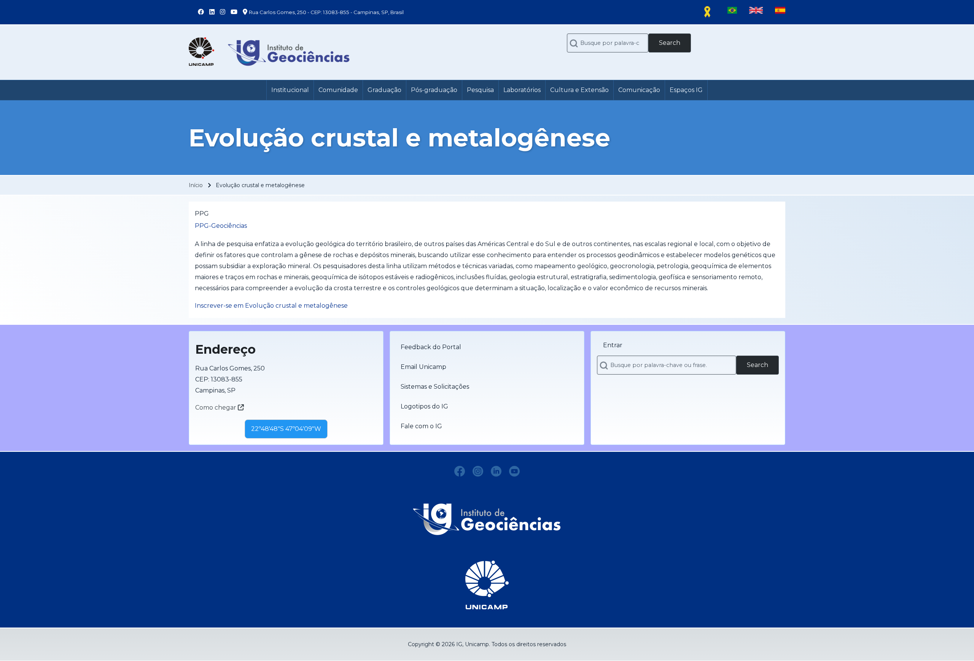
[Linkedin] (496, 471)
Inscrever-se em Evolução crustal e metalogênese (271, 305)
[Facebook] (459, 471)
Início (196, 185)
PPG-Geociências (221, 225)
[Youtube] (514, 471)
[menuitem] (290, 90)
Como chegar (216, 407)
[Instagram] (477, 471)
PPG (202, 213)
